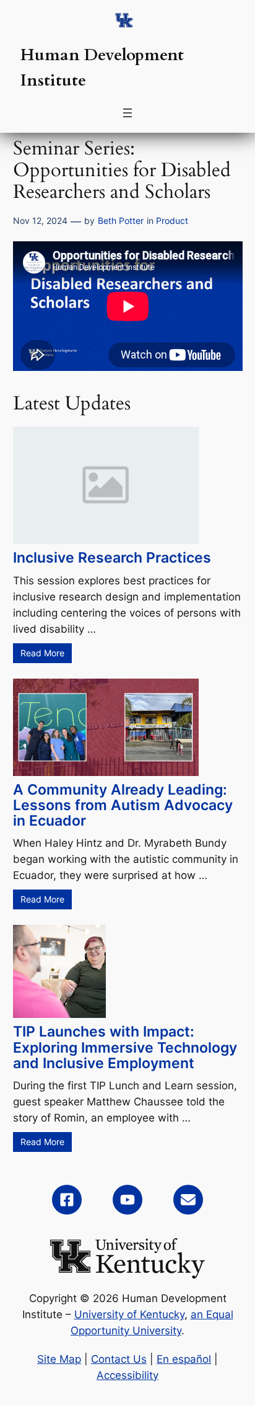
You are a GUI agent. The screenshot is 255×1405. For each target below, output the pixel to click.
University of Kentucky (129, 1314)
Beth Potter (121, 220)
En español (184, 1359)
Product (172, 220)
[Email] (188, 1200)
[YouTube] (127, 1200)
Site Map (59, 1359)
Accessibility (127, 1375)
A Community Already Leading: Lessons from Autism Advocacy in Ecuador (123, 805)
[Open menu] (127, 112)
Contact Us (119, 1359)
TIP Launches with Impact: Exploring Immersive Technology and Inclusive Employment (125, 1047)
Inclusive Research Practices (112, 557)
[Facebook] (67, 1200)
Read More (42, 653)
